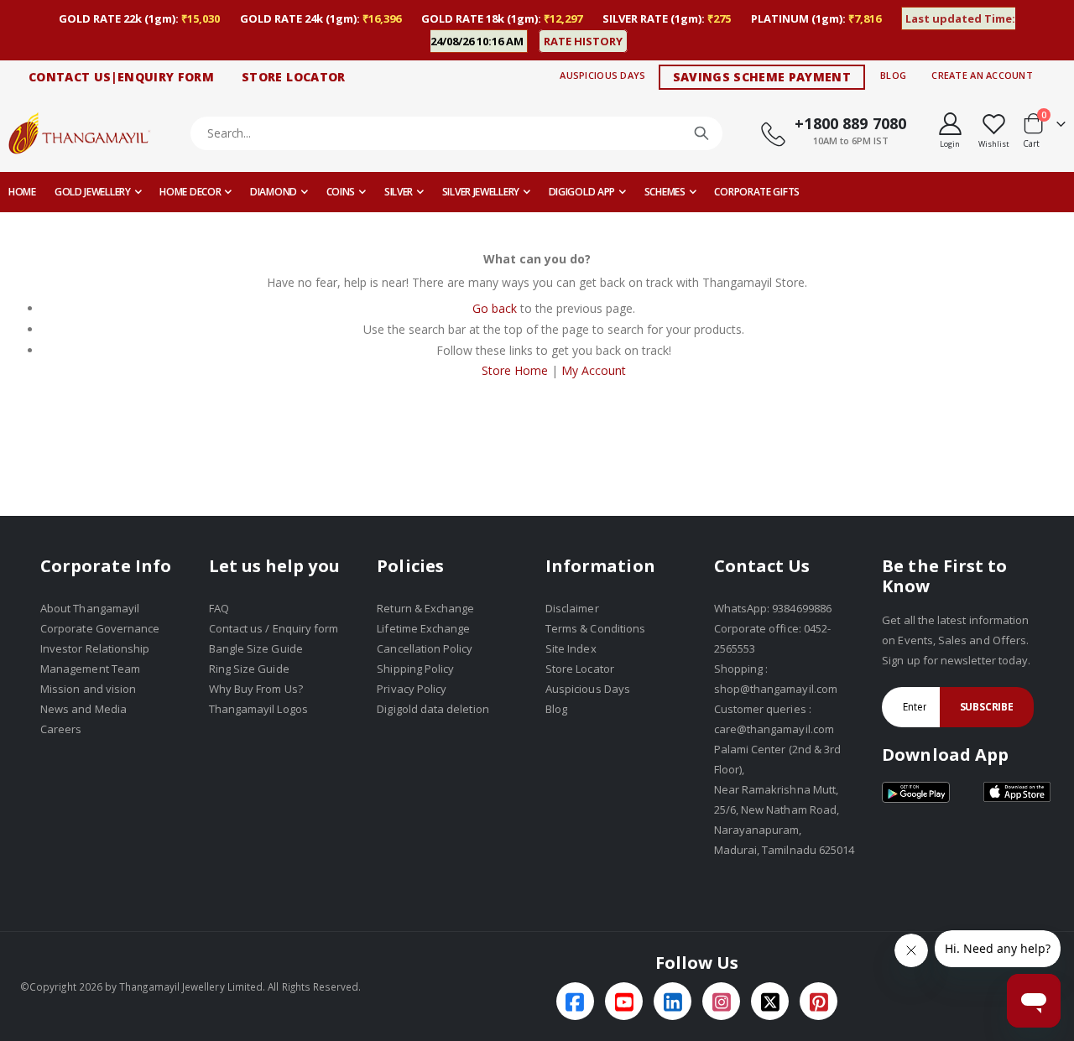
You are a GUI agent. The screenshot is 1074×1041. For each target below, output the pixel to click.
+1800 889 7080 (850, 123)
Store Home (515, 370)
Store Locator (579, 668)
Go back (494, 308)
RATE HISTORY (583, 41)
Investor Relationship (94, 648)
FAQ (219, 608)
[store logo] (79, 133)
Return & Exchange (425, 608)
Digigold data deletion (432, 708)
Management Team (90, 668)
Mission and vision (88, 688)
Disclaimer (572, 608)
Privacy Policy (411, 688)
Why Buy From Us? (256, 688)
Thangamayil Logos (258, 708)
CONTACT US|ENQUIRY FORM (121, 77)
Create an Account (982, 75)
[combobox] (456, 133)
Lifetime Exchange (423, 628)
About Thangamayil (89, 608)
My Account (593, 370)
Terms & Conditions (595, 628)
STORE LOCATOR (294, 77)
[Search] (701, 133)
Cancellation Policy (424, 648)
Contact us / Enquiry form (274, 628)
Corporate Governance (99, 628)
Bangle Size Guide (256, 648)
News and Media (83, 708)
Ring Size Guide (249, 668)
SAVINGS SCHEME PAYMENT (762, 77)
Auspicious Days (602, 75)
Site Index (571, 648)
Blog (893, 75)
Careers (60, 729)
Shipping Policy (415, 668)
